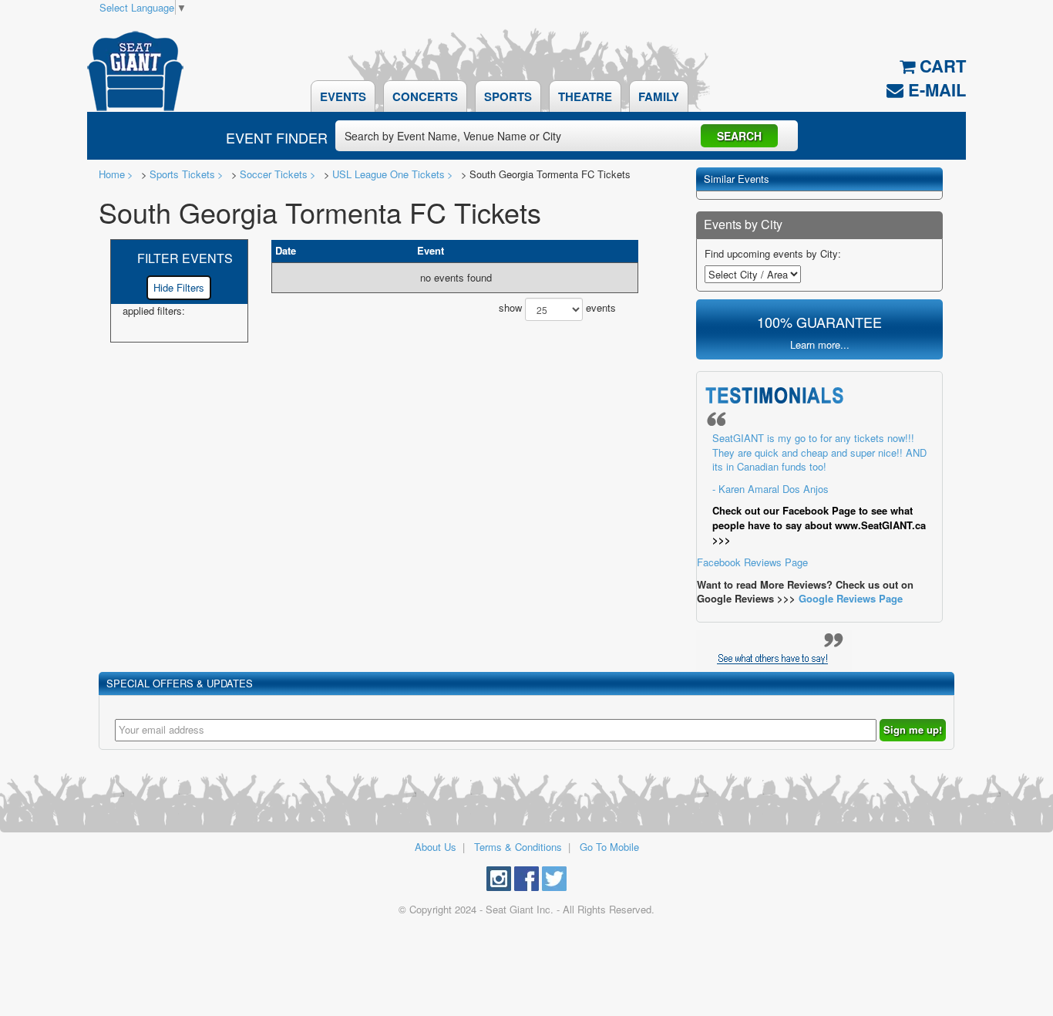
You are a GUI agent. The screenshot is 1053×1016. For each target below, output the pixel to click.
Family (658, 96)
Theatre (585, 96)
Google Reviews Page (851, 598)
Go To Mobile (609, 846)
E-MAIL (934, 89)
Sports (508, 96)
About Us (435, 846)
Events (343, 96)
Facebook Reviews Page (812, 499)
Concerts (425, 96)
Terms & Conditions (518, 846)
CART (940, 66)
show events (557, 308)
